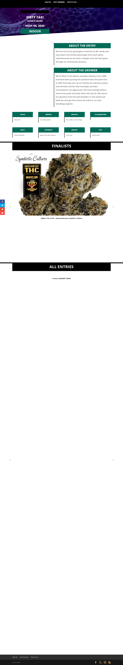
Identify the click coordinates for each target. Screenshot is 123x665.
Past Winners (59, 2)
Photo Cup (71, 2)
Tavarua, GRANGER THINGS (61, 278)
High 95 (48, 2)
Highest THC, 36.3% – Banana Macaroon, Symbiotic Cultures (61, 218)
